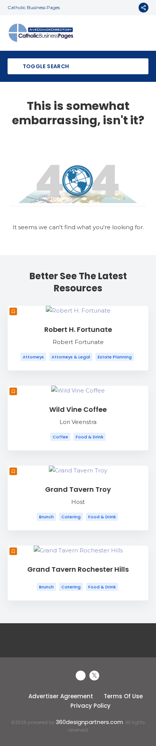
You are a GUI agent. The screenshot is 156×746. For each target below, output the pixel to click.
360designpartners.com (89, 722)
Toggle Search (45, 66)
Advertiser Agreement (60, 696)
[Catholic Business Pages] (41, 33)
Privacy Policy (90, 706)
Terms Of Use (123, 696)
